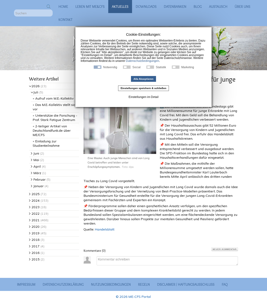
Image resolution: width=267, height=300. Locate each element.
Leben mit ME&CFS (90, 6)
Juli (34, 92)
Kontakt (65, 19)
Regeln (144, 284)
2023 (34, 207)
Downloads (146, 6)
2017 (34, 246)
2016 (34, 253)
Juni (35, 153)
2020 (34, 227)
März (36, 173)
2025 (34, 194)
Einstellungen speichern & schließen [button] (143, 88)
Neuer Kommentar (225, 249)
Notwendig (110, 67)
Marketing (187, 67)
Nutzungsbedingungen (111, 284)
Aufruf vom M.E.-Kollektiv (54, 98)
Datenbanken (175, 6)
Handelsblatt (104, 229)
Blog (198, 6)
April (36, 166)
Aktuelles (120, 6)
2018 (34, 240)
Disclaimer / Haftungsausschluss (186, 284)
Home (63, 6)
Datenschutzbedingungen (142, 60)
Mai (35, 160)
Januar (37, 186)
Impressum (26, 284)
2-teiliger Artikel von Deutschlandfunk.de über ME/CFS (52, 130)
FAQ (225, 284)
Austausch (218, 6)
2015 (34, 259)
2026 (34, 86)
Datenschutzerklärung (63, 284)
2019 (34, 233)
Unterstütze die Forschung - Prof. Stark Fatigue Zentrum (55, 117)
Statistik (161, 67)
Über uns (242, 6)
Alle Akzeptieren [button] (143, 78)
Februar (38, 179)
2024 (34, 200)
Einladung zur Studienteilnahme (46, 143)
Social (136, 67)
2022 (34, 213)
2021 (34, 220)
